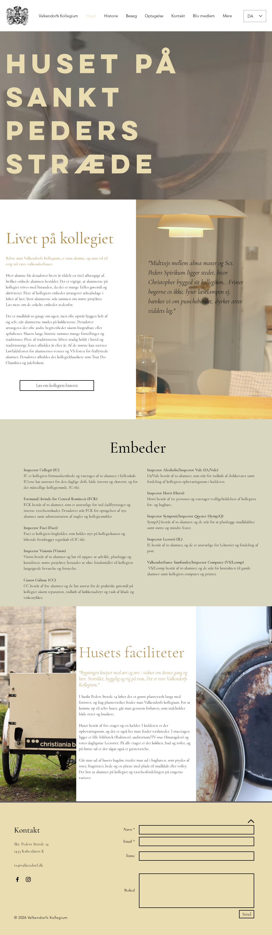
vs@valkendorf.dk (28, 865)
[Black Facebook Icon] (17, 879)
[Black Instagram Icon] (28, 879)
